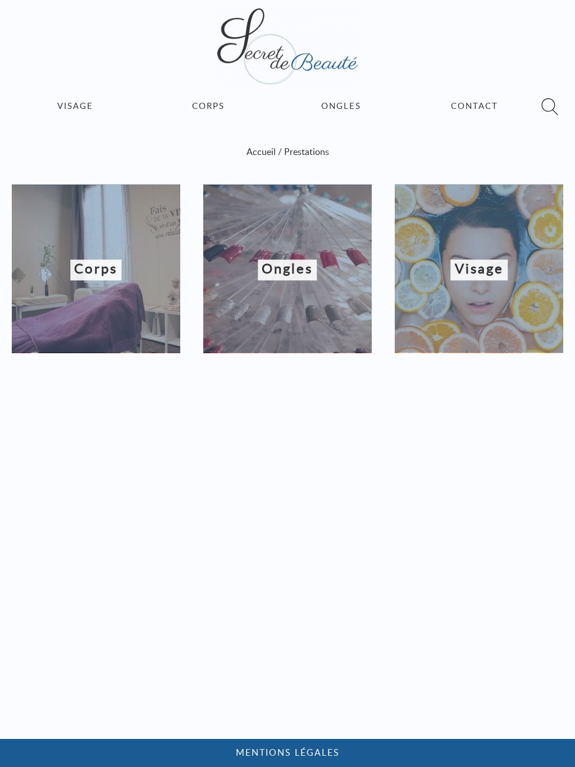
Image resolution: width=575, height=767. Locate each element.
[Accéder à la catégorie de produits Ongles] (287, 350)
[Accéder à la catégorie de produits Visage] (479, 350)
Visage (75, 106)
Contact (474, 106)
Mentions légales (288, 752)
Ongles (341, 106)
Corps (208, 106)
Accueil (261, 152)
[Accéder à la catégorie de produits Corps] (96, 350)
